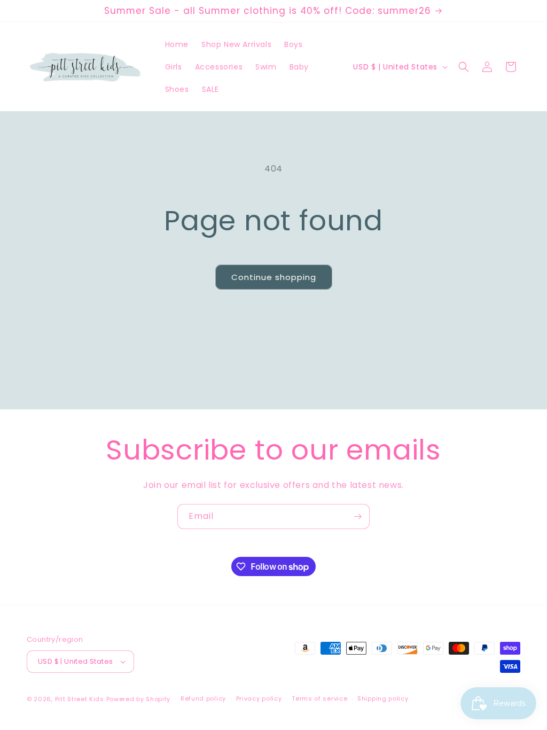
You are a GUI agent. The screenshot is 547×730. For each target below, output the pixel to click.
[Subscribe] (357, 516)
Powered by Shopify (138, 699)
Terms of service (319, 698)
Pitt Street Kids (79, 699)
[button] (463, 67)
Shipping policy (383, 698)
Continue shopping (273, 277)
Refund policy (203, 698)
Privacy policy (259, 698)
